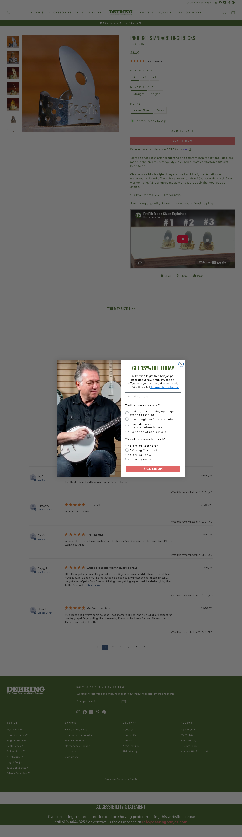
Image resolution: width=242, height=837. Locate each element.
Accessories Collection (164, 387)
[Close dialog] (181, 364)
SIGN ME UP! (153, 469)
